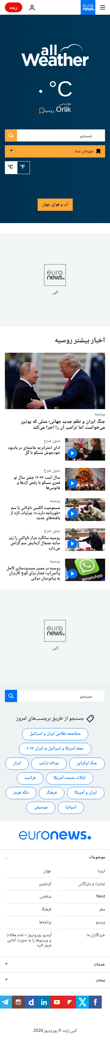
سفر (102, 910)
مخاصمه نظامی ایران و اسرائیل (55, 734)
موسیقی (41, 807)
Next (100, 897)
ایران (17, 763)
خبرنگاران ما (95, 935)
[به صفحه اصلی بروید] (88, 7)
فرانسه (30, 778)
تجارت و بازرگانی (91, 884)
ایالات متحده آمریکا (69, 778)
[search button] (11, 135)
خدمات (99, 964)
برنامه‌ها (45, 922)
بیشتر (100, 980)
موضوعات (97, 857)
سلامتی (45, 897)
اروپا (101, 871)
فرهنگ (51, 793)
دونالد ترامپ (49, 763)
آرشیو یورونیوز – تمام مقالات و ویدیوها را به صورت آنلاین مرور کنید (28, 940)
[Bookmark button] (40, 111)
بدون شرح (52, 440)
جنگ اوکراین (87, 763)
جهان (47, 871)
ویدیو (100, 922)
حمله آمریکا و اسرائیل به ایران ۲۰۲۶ (55, 749)
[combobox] (55, 135)
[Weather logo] (55, 59)
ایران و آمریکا (86, 793)
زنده (13, 7)
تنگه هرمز (21, 793)
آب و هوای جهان (55, 204)
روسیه (100, 414)
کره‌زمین (45, 884)
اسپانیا (70, 807)
